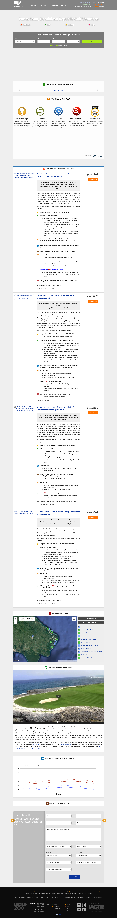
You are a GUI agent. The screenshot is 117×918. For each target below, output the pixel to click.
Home (55, 904)
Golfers (70, 39)
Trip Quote (56, 906)
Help (68, 906)
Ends (55, 39)
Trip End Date (79, 852)
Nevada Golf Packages (70, 897)
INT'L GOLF (44, 5)
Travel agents (54, 45)
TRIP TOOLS (54, 5)
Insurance (69, 904)
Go (93, 41)
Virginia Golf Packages (97, 897)
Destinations (57, 908)
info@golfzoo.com (41, 911)
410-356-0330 (86, 5)
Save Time (58, 119)
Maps (92, 25)
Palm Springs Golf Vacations (41, 891)
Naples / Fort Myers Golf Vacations (78, 891)
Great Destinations (76, 119)
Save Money (40, 119)
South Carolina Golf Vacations (83, 897)
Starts (40, 39)
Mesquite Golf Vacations (57, 893)
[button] (13, 820)
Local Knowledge (22, 119)
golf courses (35, 744)
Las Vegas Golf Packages (44, 893)
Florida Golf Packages (45, 897)
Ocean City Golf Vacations (31, 893)
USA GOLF (34, 5)
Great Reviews (95, 119)
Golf (48, 25)
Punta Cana (59, 19)
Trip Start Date (49, 852)
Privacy (68, 908)
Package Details (93, 179)
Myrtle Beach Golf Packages (71, 893)
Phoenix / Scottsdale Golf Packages (25, 891)
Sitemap (68, 910)
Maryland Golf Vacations (57, 897)
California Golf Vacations (32, 897)
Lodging (70, 25)
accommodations (66, 744)
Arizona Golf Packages (20, 897)
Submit (74, 877)
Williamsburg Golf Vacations (85, 893)
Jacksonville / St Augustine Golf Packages (59, 891)
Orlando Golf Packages (93, 891)
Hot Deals (26, 25)
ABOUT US (64, 5)
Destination (19, 39)
